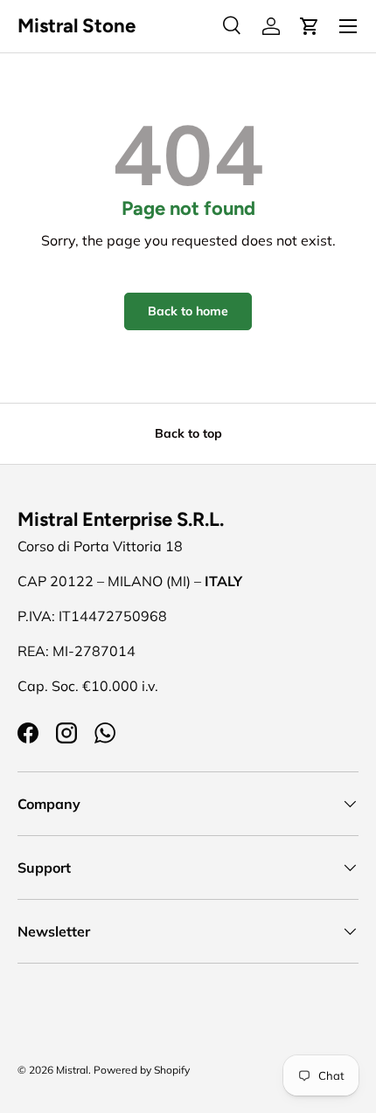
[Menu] (348, 26)
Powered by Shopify (142, 1069)
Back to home (188, 311)
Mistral (72, 1069)
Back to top (188, 433)
